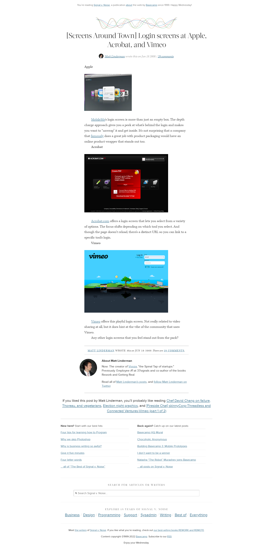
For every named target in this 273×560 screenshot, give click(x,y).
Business (72, 515)
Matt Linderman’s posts (131, 382)
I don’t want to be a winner (153, 453)
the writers (81, 530)
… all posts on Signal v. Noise (155, 466)
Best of (180, 515)
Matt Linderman (115, 56)
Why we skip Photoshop (75, 439)
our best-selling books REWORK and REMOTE (179, 530)
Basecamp (151, 5)
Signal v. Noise (102, 5)
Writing (165, 515)
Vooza (132, 366)
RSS (169, 536)
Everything (198, 515)
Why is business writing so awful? (81, 446)
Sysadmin (149, 515)
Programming (109, 515)
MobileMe (98, 120)
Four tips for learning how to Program (84, 432)
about (129, 5)
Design (89, 515)
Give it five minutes (72, 453)
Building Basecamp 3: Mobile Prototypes (162, 446)
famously (97, 136)
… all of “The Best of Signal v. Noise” (83, 466)
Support (130, 515)
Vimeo (95, 321)
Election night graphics (120, 406)
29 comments (166, 56)
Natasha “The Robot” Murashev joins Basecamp (166, 459)
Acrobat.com (100, 221)
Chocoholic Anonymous (152, 439)
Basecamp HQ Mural (150, 432)
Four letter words (71, 459)
